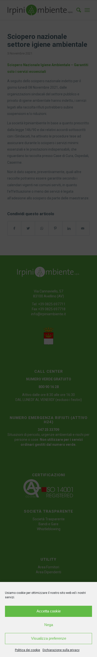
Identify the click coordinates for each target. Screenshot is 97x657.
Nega (48, 625)
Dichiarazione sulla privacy (61, 650)
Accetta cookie (49, 611)
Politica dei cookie (27, 650)
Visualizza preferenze (48, 638)
